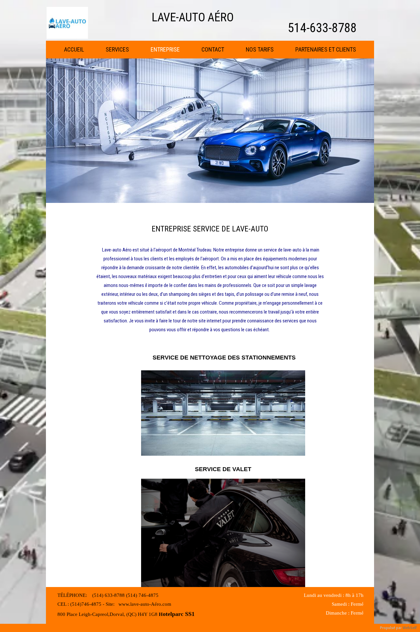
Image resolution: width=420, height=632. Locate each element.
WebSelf (410, 627)
